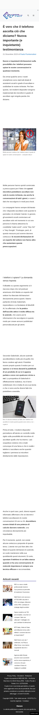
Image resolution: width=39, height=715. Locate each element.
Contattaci (26, 701)
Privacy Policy (11, 676)
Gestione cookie (34, 713)
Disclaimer (20, 676)
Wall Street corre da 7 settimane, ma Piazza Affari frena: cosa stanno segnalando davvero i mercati (21, 645)
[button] (28, 15)
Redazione (28, 676)
